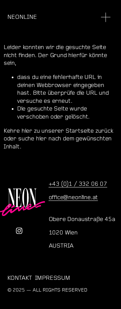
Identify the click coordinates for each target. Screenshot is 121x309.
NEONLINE (22, 17)
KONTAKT (19, 278)
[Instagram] (19, 230)
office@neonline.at (73, 197)
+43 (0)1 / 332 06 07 (78, 184)
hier (27, 131)
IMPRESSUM (52, 278)
